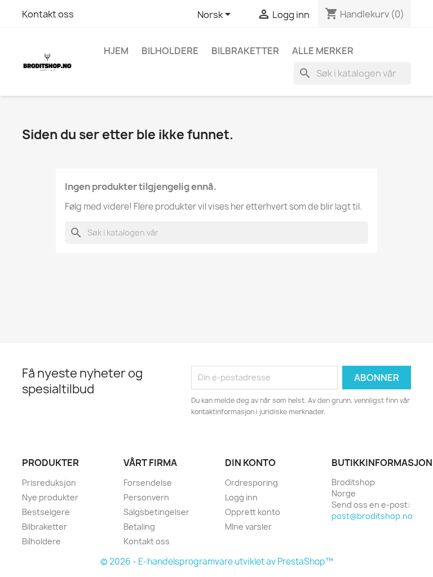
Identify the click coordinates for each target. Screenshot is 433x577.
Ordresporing (251, 482)
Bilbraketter (245, 51)
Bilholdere (170, 51)
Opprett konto (252, 512)
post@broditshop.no (372, 516)
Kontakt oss (48, 14)
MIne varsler (248, 526)
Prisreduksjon (49, 482)
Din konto (250, 462)
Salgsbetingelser (156, 512)
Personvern (146, 497)
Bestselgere (46, 512)
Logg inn (241, 497)
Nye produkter (50, 497)
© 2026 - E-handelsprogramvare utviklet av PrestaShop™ (216, 561)
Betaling (139, 526)
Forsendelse (147, 482)
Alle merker (323, 51)
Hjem (116, 51)
